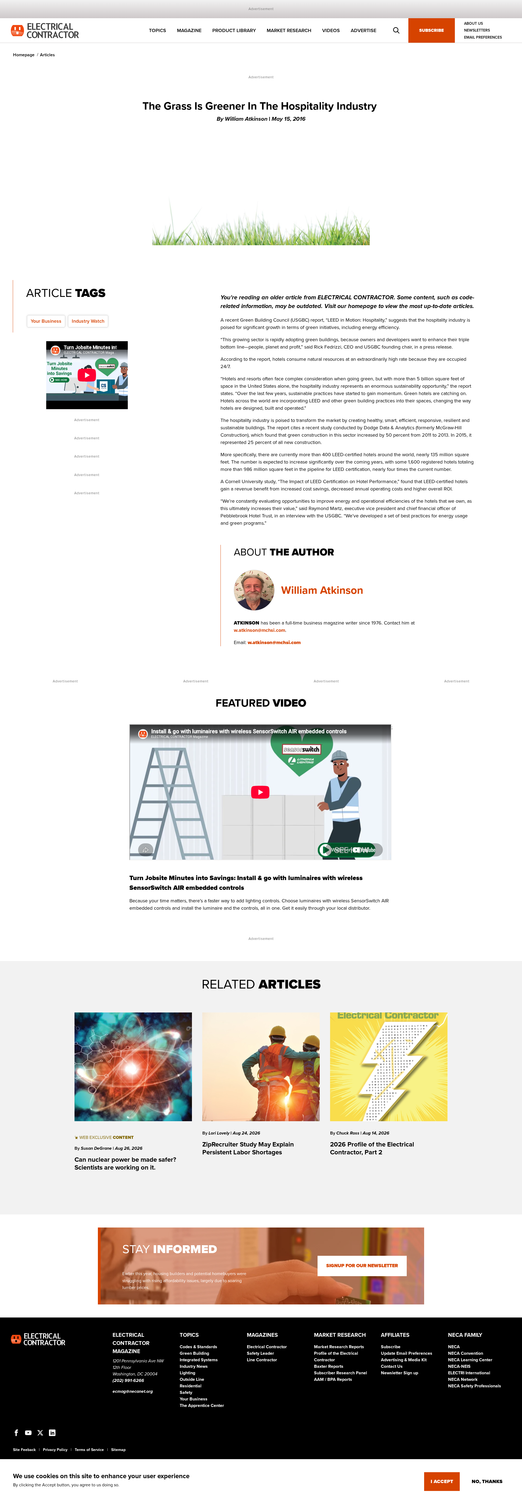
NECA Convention (465, 1353)
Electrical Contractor (267, 1347)
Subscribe (431, 30)
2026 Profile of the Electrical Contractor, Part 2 (372, 1148)
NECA (454, 1347)
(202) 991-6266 (128, 1380)
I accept (442, 1481)
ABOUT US (473, 23)
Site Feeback (24, 1449)
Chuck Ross (348, 1133)
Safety (186, 1392)
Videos (331, 30)
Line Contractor (262, 1360)
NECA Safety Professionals (474, 1386)
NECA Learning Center (470, 1360)
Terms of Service (89, 1449)
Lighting (187, 1373)
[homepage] (45, 30)
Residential (190, 1386)
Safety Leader (260, 1353)
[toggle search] (396, 30)
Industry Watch (88, 321)
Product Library (234, 30)
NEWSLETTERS (477, 30)
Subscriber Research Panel (340, 1373)
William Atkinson (322, 590)
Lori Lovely (220, 1133)
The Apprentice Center (202, 1405)
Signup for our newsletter (362, 1266)
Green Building (194, 1353)
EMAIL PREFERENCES (483, 37)
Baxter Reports (328, 1366)
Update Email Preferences (406, 1353)
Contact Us (392, 1366)
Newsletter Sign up (399, 1373)
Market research (289, 30)
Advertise (363, 30)
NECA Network (463, 1379)
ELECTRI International (469, 1373)
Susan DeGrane (97, 1148)
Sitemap (118, 1449)
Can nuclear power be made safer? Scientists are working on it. (125, 1163)
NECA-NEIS (459, 1366)
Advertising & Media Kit (404, 1360)
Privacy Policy (55, 1449)
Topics (157, 30)
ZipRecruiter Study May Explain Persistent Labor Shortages (248, 1148)
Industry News (194, 1366)
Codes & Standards (198, 1347)
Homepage (24, 55)
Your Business (46, 321)
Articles (47, 55)
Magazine (189, 30)
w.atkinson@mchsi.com (259, 630)
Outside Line (192, 1379)
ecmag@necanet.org (133, 1391)
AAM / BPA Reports (333, 1379)
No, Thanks (487, 1481)
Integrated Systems (199, 1360)
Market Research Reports (339, 1347)
